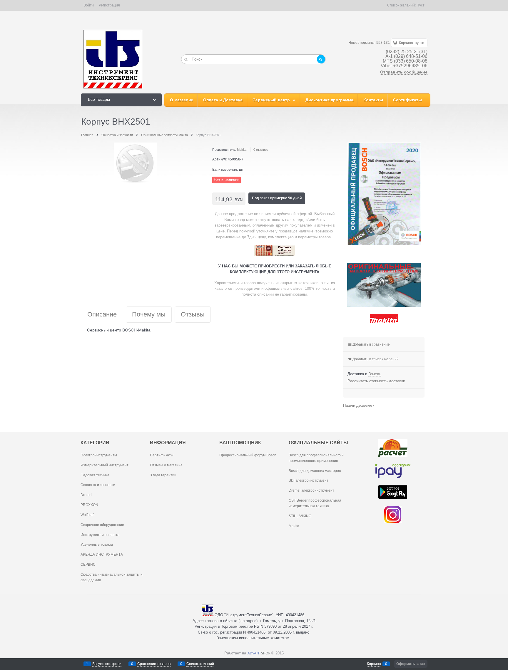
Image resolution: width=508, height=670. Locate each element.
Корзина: (411, 43)
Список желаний (200, 664)
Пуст (421, 5)
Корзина (374, 664)
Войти (88, 5)
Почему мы (149, 314)
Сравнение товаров (154, 664)
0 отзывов (260, 149)
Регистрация (109, 5)
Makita (241, 149)
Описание (102, 314)
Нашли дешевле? (358, 405)
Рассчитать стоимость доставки (376, 381)
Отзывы (193, 314)
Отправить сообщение (403, 72)
